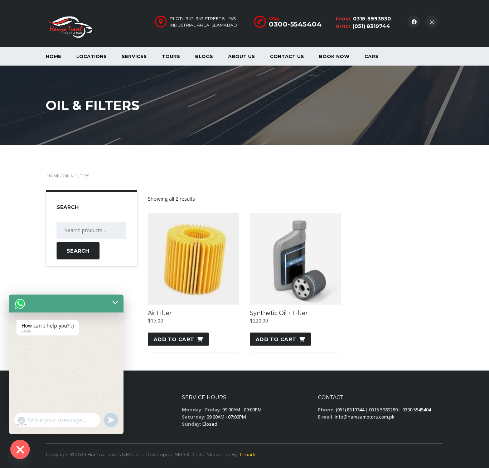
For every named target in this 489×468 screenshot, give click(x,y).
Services (134, 56)
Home (53, 56)
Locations (91, 56)
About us (241, 56)
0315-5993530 (372, 18)
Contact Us (287, 56)
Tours (171, 56)
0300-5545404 (295, 24)
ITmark (248, 454)
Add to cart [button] (174, 339)
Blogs (204, 56)
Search (78, 251)
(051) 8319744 (371, 26)
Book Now (334, 56)
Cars (371, 56)
